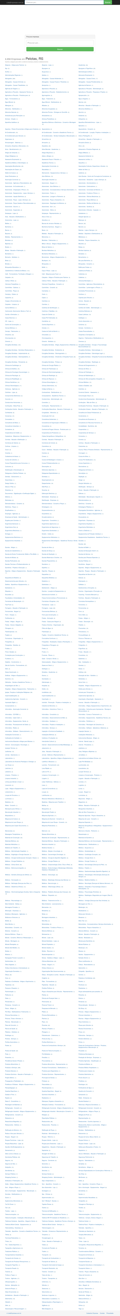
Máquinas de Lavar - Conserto (88, 819)
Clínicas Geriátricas (11, 382)
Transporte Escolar (84, 1261)
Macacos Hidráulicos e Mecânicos (52, 799)
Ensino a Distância (84, 530)
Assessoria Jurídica (84, 159)
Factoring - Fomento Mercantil (88, 594)
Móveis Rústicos (83, 944)
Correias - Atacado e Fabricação (51, 439)
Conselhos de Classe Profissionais (89, 412)
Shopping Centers (10, 1177)
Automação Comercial (11, 180)
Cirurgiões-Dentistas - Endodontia (52, 350)
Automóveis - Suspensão (12, 210)
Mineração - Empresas (12, 911)
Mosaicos (81, 917)
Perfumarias (45, 1002)
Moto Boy (45, 921)
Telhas (7, 1234)
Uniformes (45, 1282)
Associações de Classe (12, 169)
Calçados (8, 277)
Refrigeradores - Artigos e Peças (88, 1111)
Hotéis (44, 689)
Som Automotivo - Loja (48, 1187)
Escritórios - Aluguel (84, 564)
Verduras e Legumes (48, 1295)
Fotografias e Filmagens (49, 645)
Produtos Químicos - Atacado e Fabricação (18, 1074)
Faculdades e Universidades (13, 598)
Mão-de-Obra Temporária (86, 812)
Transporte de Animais (85, 1255)
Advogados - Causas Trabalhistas (15, 85)
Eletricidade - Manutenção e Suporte (89, 497)
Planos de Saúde (10, 1029)
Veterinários (8, 1299)
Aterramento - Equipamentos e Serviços (54, 173)
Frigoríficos (82, 648)
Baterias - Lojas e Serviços (86, 230)
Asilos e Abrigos (46, 156)
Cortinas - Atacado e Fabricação (88, 443)
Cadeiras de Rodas (84, 271)
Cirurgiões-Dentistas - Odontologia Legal (91, 353)
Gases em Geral (47, 665)
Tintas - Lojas (83, 1241)
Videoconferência (84, 1299)
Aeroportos (45, 85)
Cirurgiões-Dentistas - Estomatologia (89, 350)
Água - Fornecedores (11, 99)
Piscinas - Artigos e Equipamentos (89, 1018)
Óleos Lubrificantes (84, 961)
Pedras (44, 995)
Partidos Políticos (47, 988)
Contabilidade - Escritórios (86, 426)
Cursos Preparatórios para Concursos (16, 463)
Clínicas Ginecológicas (48, 382)
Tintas (7, 1241)
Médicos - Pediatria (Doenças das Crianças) (55, 892)
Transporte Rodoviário (48, 1268)
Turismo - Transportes (48, 1278)
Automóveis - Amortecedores (87, 183)
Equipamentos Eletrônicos (13, 537)
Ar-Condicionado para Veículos (14, 136)
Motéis (7, 921)
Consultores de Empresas (86, 419)
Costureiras (82, 446)
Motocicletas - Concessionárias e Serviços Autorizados (95, 924)
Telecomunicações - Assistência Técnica (54, 1214)
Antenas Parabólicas (48, 119)
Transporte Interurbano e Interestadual (90, 1265)
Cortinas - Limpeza (10, 446)
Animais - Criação (10, 119)
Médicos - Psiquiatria (48, 895)
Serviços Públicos (10, 1174)
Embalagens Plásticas (85, 507)
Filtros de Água (46, 628)
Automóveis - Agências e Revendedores (17, 183)
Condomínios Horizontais (12, 402)
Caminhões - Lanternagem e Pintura (89, 287)
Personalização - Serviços (86, 1005)
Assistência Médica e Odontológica (15, 163)
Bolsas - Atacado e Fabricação (14, 250)
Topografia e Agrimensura (13, 1248)
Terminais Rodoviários (11, 1238)
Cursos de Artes (83, 456)
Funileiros (8, 658)
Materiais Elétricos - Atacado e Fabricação (54, 841)
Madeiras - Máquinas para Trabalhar (53, 802)
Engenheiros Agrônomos (49, 524)
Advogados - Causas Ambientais (51, 78)
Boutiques (45, 260)
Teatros (44, 1208)
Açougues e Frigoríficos (86, 68)
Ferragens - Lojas (47, 608)
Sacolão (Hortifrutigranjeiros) (13, 1147)
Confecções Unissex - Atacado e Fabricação (92, 409)
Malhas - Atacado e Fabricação (88, 805)
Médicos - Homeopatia (12, 880)
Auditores (81, 173)
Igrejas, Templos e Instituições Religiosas (17, 692)
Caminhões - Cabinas (11, 287)
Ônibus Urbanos (47, 968)
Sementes (45, 1164)
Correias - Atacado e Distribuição (15, 439)
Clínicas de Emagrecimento (87, 365)
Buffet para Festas (84, 267)
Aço (6, 68)
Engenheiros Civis (10, 527)
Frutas (44, 652)
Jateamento (45, 748)
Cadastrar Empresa (92, 1313)
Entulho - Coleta (46, 534)
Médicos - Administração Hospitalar (15, 851)
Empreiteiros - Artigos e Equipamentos (90, 514)
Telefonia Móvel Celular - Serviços (52, 1224)
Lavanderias (82, 768)
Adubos (44, 75)
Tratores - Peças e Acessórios (87, 1272)
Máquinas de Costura (11, 819)
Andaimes (81, 115)
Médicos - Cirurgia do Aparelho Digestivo (54, 858)
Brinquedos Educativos (12, 267)
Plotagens (45, 1032)
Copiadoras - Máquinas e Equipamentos (17, 436)
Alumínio (81, 112)
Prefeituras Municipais (85, 1054)
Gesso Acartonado (10, 672)
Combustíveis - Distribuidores (50, 392)
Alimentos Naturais (10, 112)
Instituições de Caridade (12, 738)
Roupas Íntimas (83, 1140)
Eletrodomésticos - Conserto (13, 503)
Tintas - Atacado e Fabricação (51, 1241)
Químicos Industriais (48, 1094)
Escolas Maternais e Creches (50, 557)
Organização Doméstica (12, 971)
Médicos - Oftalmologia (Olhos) (51, 887)
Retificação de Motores (12, 1130)
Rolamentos (82, 1133)
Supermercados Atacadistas (87, 1197)
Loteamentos (9, 792)
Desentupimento (47, 480)
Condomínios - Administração (50, 399)
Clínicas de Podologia (85, 372)
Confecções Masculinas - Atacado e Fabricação (56, 409)
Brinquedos (45, 264)
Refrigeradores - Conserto (13, 1115)
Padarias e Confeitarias (85, 978)
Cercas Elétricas (10, 328)
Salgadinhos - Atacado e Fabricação (52, 1147)
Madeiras (8, 802)
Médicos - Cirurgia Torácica (87, 861)
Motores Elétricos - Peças (12, 934)
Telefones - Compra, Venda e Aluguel (90, 1218)
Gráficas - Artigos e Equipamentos (15, 675)
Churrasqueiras (46, 338)
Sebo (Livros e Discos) (12, 1154)
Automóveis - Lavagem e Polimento (52, 196)
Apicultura (81, 126)
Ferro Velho (82, 615)
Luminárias (82, 795)
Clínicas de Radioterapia (86, 375)
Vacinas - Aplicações (11, 1285)
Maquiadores (9, 815)
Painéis (81, 981)
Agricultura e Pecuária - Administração (90, 89)
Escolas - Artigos (10, 547)
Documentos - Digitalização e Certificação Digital (19, 493)
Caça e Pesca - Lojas (48, 271)
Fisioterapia (45, 632)
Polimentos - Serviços (85, 1035)
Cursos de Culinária (11, 460)
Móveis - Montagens (11, 941)
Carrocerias (82, 304)
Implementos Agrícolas (85, 696)
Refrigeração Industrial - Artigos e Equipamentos (19, 1111)
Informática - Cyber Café (12, 718)
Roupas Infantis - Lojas (49, 1140)
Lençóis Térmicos (84, 772)
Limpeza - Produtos (11, 775)
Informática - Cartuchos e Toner (51, 709)
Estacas (81, 578)
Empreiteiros (45, 514)
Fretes (44, 648)
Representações (83, 1118)
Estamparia (82, 581)
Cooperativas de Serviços (86, 433)
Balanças (81, 220)
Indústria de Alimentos (48, 706)
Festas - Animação (47, 618)
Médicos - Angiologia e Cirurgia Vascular (17, 854)
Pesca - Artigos (9, 1008)
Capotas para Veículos (85, 297)
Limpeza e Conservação (49, 775)
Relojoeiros (8, 1118)
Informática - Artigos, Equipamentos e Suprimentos (94, 706)
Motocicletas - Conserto (12, 927)
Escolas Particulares (11, 561)
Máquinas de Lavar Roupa (13, 822)
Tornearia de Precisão (48, 1248)
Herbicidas (82, 679)
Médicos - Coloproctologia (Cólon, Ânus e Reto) (56, 864)
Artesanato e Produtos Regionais (88, 149)
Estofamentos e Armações (86, 588)
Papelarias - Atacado (48, 985)
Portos (80, 1042)
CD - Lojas (8, 321)
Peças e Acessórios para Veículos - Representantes (57, 991)
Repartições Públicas (48, 1118)
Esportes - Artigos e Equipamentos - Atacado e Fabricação (22, 571)
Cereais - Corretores (85, 328)
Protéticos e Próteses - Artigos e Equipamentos (19, 1084)
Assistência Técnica (48, 163)
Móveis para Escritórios (85, 941)
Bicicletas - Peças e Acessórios (88, 240)
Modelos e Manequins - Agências (15, 914)
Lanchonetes (82, 765)
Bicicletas (8, 240)
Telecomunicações (10, 1214)
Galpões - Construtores (12, 662)
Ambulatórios (46, 115)
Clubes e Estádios (84, 385)
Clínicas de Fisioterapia (49, 369)
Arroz (80, 146)
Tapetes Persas (46, 1204)
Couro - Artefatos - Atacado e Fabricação (54, 450)
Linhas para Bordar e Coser (13, 782)
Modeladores (82, 911)
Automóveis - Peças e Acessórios (52, 200)
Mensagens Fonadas (11, 907)
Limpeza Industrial (10, 778)
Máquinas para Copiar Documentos (15, 826)
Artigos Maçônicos (47, 153)
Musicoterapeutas (47, 954)
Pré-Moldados (46, 1054)
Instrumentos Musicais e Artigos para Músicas (18, 741)
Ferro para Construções (49, 615)
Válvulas (44, 1285)
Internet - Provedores (85, 745)
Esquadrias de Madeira (12, 578)
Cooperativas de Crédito (12, 433)
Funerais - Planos (47, 655)
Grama (44, 675)
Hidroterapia (45, 682)
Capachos (8, 297)
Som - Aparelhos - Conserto (50, 1184)
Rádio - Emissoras (84, 1098)
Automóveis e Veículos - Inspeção (89, 210)
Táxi (6, 1208)
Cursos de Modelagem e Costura (52, 460)
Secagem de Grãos (47, 1154)
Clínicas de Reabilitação (12, 379)
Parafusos (82, 985)
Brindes (7, 264)
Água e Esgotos (83, 99)
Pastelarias (82, 988)
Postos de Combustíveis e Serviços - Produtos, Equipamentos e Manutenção (92, 1046)
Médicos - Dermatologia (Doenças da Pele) (91, 864)
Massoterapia (83, 834)
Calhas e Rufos (9, 281)
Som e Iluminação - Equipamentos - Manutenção (19, 1191)
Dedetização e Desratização (13, 470)
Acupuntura (45, 72)
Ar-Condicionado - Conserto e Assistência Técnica (57, 132)
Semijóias (81, 1164)
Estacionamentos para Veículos (14, 581)
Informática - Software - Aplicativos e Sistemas (92, 728)
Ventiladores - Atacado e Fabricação (16, 1295)
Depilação (81, 476)
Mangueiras (45, 809)
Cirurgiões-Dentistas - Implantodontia (16, 353)
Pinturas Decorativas (11, 1015)
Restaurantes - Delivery (12, 1125)
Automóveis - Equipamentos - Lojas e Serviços (19, 193)
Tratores (7, 1272)
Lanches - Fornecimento (49, 765)
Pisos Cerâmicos (83, 1022)
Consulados (8, 419)
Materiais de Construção (12, 838)
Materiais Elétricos (10, 841)
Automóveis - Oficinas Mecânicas (88, 196)
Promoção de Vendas (48, 1078)
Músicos (7, 954)
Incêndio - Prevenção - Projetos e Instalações (55, 702)
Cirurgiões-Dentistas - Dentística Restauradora (19, 350)
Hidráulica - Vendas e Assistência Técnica (17, 682)
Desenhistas (8, 480)
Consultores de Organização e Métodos (54, 423)
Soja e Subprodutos (48, 1181)
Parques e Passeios (11, 988)
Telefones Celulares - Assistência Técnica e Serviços (57, 1221)
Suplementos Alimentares (12, 1201)
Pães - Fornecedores (48, 981)
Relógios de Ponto (84, 1115)
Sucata (81, 1194)
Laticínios (8, 768)
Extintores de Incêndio (48, 594)
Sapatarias (45, 1150)
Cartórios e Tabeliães (48, 311)
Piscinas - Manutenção (12, 1022)
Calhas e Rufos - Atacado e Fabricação (53, 281)
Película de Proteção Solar (50, 998)
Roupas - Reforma (47, 1137)
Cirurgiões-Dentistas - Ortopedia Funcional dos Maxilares (96, 357)
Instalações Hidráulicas (85, 735)
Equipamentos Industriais (12, 541)
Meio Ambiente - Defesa (12, 904)
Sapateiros (82, 1150)
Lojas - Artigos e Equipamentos (14, 788)
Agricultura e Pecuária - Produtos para (16, 95)
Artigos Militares (83, 153)
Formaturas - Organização (13, 638)
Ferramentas (82, 608)
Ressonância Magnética (12, 1121)
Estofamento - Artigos (48, 588)
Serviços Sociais (47, 1174)
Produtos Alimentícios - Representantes (53, 1064)
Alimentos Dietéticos (85, 109)
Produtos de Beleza (84, 1064)
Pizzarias (44, 1025)
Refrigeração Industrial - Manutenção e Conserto (56, 1111)
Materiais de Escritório (85, 838)
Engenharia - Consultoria (49, 520)
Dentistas (44, 476)
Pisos (43, 1022)
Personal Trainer (47, 1005)
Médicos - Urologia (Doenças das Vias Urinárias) (93, 900)
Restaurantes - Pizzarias (49, 1125)
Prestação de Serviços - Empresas (89, 1057)
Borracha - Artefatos (11, 257)
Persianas (81, 1002)
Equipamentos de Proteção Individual (90, 534)
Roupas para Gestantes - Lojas (51, 1143)
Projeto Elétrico (9, 1078)
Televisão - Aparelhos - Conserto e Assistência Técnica (21, 1231)
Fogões (7, 635)
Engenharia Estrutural (11, 524)
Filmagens (8, 628)
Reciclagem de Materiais (12, 1105)
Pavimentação (9, 991)
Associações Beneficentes (13, 166)
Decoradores (82, 466)
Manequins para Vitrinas (12, 809)
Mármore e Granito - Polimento (88, 831)
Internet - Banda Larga (85, 741)
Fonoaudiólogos (83, 635)
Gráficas (81, 672)
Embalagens (45, 507)
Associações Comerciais (49, 166)
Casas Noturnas (10, 318)
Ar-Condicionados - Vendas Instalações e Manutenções (58, 136)
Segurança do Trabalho (49, 1157)
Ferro (80, 611)
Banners (81, 227)
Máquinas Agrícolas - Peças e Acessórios (91, 815)
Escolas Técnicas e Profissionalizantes (16, 564)
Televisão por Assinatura (86, 1231)
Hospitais (44, 685)
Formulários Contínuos (49, 638)
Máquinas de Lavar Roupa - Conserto (53, 822)
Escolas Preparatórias (48, 561)
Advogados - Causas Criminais (14, 82)
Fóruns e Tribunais (84, 638)
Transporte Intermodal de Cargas (52, 1265)
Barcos (7, 230)
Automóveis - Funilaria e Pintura (88, 193)
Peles (6, 998)
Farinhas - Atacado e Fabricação (88, 598)
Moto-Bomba (9, 924)
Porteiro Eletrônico (84, 1039)
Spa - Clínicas (46, 1194)
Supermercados (46, 1197)
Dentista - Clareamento (12, 476)
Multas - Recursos (47, 951)
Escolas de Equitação (48, 554)
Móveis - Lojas (46, 938)
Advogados (8, 78)
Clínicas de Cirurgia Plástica (50, 365)
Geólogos (45, 669)
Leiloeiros (8, 772)
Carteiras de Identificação (49, 308)
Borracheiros (82, 257)
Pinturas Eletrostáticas (48, 1015)
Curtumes (8, 466)
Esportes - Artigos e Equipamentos (89, 567)
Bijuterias (8, 244)
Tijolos (80, 1238)
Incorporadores (9, 706)
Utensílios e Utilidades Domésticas (89, 1282)
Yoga (80, 1309)
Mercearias (45, 907)
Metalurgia (82, 907)
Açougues (45, 68)
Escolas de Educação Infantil (87, 551)
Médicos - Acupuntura (85, 848)
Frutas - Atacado (83, 652)
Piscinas (44, 1018)
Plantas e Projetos (47, 1029)
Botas (7, 260)
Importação (45, 699)
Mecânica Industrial (47, 844)
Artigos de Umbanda (11, 153)
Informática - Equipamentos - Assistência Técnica (93, 718)
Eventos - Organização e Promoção (89, 591)
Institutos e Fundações (48, 738)
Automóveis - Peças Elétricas (87, 200)
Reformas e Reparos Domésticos (88, 1105)
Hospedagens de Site (11, 685)
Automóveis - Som (47, 206)
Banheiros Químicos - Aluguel (51, 227)
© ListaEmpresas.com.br (14, 1313)
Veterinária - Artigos (84, 1295)
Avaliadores (82, 213)
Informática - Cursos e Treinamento (89, 714)
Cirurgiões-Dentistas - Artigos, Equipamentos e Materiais (59, 345)
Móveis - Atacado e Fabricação (88, 934)
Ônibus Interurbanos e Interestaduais (16, 968)
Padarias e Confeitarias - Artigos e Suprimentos (19, 981)
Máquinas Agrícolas (48, 815)
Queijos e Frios (9, 1094)
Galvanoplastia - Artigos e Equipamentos (54, 662)
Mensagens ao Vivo (84, 904)
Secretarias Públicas (11, 1157)
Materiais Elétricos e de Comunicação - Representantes (95, 841)
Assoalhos (82, 163)
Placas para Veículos (85, 1025)
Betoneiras (45, 237)
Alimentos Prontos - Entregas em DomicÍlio (54, 112)
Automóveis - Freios (48, 193)
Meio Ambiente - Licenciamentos (51, 904)
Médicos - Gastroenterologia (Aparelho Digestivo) (93, 871)
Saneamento (9, 1150)
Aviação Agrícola (83, 217)
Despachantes (46, 483)
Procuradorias (46, 1061)
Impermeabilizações (11, 696)
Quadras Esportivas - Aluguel (50, 1091)
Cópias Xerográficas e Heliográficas (52, 436)
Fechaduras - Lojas (47, 605)
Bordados (81, 254)
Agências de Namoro (85, 85)
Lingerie (44, 778)
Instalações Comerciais (12, 735)
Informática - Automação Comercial (15, 709)
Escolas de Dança (47, 551)
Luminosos (8, 799)
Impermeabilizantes (48, 696)
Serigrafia (8, 1167)
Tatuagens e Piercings (85, 1204)
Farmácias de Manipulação (13, 601)
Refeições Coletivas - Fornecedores (52, 1105)
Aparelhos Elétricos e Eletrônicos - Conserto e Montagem (59, 122)
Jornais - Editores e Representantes (52, 755)
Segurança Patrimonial (85, 1157)
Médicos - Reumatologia (12, 900)
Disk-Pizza (45, 487)
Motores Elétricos (47, 931)
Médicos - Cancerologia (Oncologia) (52, 854)
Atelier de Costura (10, 173)
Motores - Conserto (11, 931)
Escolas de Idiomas (84, 554)
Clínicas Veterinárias (48, 385)
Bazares (7, 233)
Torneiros (81, 1248)
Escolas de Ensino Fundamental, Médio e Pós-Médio (21, 554)
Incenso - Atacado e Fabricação (88, 702)
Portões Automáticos (11, 1042)
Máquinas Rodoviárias (48, 826)
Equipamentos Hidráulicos (49, 537)
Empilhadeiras (9, 510)
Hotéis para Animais (84, 689)
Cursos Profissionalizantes (50, 463)
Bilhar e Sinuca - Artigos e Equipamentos (54, 244)
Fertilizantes (8, 618)
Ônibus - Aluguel (47, 964)
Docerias (44, 490)
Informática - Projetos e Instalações (52, 724)
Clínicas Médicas (84, 382)
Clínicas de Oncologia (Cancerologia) (16, 372)
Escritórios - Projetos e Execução (15, 567)
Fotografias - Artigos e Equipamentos (90, 642)
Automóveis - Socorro (11, 206)
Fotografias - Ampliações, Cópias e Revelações (56, 642)
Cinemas (81, 341)
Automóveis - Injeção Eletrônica (14, 196)
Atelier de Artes (83, 169)
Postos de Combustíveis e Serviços (52, 1045)
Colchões (81, 389)
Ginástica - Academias (48, 672)
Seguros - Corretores (48, 1160)
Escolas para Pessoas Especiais (88, 557)
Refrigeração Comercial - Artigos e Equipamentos (56, 1108)
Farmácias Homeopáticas (86, 601)
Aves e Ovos (45, 217)
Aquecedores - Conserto (86, 129)
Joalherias (8, 751)
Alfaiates (44, 105)
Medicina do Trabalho (11, 848)
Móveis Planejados (10, 944)
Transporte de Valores (48, 1261)
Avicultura (45, 220)
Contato (102, 1313)
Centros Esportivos (47, 324)
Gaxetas (81, 665)
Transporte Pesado (10, 1268)
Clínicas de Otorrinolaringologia (51, 372)
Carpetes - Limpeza (11, 304)
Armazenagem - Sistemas (13, 142)
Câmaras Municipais (85, 281)
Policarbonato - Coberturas (50, 1035)
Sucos (7, 1197)
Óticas (7, 975)
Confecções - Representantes (51, 406)
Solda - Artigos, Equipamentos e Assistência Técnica (20, 1184)
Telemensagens (46, 1228)
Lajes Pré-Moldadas (84, 761)
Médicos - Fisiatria (84, 868)
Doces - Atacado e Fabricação (88, 490)
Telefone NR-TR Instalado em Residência (54, 1218)
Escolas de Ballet (84, 547)
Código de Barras (47, 389)
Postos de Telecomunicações (50, 1051)
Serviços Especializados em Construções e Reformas (94, 1170)
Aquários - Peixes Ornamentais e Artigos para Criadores (22, 129)
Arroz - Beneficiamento (12, 149)
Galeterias (82, 658)
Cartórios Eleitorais (84, 311)
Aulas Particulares (10, 176)
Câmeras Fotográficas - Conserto (52, 284)
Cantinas (81, 294)
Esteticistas (45, 584)
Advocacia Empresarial (85, 75)
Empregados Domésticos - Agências (89, 510)
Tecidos (81, 1208)
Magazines (82, 802)
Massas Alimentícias (48, 834)
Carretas (44, 304)
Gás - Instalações (84, 662)
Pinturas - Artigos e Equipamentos (89, 1012)
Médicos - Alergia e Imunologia (51, 851)
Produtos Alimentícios (11, 1064)
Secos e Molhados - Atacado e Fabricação (91, 1154)
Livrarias (81, 782)
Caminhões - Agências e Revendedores (90, 284)
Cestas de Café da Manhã (49, 331)
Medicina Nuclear (47, 848)
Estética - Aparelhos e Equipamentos (16, 584)
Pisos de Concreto (10, 1025)
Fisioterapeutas (9, 632)
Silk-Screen (82, 1177)
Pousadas (81, 1051)
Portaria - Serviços (10, 1039)
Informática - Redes (11, 728)
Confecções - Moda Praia (12, 406)
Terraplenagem (46, 1238)
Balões (7, 223)
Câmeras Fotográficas (11, 284)
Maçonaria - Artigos (84, 799)
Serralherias (8, 1170)
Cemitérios (45, 321)
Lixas (43, 785)
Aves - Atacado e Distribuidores (14, 217)
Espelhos (44, 567)
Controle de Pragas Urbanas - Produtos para (55, 429)
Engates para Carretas (12, 520)
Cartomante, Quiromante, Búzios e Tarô (17, 311)
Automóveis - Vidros (48, 210)
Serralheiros (45, 1167)
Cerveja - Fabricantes (11, 331)
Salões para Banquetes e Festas (88, 1147)
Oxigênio (44, 978)
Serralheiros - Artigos (85, 1167)
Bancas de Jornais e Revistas (50, 223)
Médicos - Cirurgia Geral (86, 858)
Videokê (7, 1302)
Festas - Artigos (83, 618)
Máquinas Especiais (84, 822)
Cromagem (82, 453)
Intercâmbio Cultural (48, 741)
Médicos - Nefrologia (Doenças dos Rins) (17, 883)
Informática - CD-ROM (11, 714)
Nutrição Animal (83, 958)
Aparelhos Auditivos (11, 122)
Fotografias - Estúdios (11, 645)
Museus (81, 951)
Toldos (44, 1245)
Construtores (82, 416)
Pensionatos (8, 1002)
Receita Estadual (84, 1101)
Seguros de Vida (10, 1164)
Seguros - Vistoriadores (86, 1160)
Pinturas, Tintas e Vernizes (13, 1018)
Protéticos (81, 1081)
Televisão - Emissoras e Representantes (54, 1231)
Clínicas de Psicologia (11, 375)
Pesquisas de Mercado (49, 1008)
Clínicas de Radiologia (48, 375)
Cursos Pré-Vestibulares (86, 460)
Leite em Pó (45, 772)
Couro (7, 450)
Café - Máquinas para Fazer (50, 274)
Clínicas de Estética (11, 369)
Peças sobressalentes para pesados (89, 991)
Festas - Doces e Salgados (13, 625)
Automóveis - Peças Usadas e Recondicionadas (19, 203)
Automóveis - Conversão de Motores (89, 190)
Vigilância (45, 1305)
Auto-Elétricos (46, 176)
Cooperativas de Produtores (50, 433)
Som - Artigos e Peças (11, 1187)
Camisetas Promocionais (86, 291)
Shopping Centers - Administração (52, 1177)
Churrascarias (9, 338)
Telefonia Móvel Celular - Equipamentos (17, 1224)
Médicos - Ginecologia (48, 875)
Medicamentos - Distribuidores (88, 844)
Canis (43, 294)
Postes (7, 1045)
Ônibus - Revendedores (86, 964)
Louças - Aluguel (83, 792)
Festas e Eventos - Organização (51, 625)
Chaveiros (8, 335)
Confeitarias (8, 412)
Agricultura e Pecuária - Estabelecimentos (54, 92)
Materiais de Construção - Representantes (54, 838)
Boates (7, 247)
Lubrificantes (46, 795)
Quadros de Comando (85, 1091)
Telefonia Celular (84, 1221)
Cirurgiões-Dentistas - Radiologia (88, 362)
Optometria (82, 968)
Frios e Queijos (9, 652)
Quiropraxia (82, 1094)
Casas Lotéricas (83, 314)
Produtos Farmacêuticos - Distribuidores (54, 1067)
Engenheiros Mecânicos (12, 530)
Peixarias (81, 995)
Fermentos (82, 605)
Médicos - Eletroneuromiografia (14, 868)
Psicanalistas (46, 1084)
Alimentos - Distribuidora (12, 109)
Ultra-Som (82, 1278)
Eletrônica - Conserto (85, 503)
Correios (81, 439)
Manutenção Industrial (11, 812)
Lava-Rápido (46, 768)
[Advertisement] (60, 19)
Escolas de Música (10, 557)
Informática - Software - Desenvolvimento (17, 731)
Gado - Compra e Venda (49, 658)
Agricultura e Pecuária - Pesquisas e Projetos (92, 92)
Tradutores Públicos (11, 1251)
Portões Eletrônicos (47, 1042)
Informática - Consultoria (49, 714)
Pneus (80, 1032)
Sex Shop (81, 1174)
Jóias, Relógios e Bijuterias (86, 751)
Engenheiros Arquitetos (85, 524)
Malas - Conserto (10, 805)
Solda (80, 1181)
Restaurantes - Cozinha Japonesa (89, 1121)
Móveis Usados (46, 948)
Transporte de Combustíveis (50, 1258)
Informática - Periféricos (86, 721)
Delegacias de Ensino (85, 470)
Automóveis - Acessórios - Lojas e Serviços (91, 180)
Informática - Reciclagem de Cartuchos (90, 724)
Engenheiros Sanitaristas (49, 530)
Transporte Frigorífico (11, 1265)
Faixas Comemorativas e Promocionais (53, 598)
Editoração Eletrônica (48, 493)
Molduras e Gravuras (11, 917)
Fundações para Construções (14, 655)
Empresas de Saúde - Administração (16, 517)
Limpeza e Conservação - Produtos (89, 775)
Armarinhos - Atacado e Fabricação (89, 139)
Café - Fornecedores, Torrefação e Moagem (18, 274)
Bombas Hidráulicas (48, 250)
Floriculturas (82, 632)
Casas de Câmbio (47, 314)
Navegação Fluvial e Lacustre (14, 958)
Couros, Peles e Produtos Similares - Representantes (94, 450)
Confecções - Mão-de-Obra (87, 402)
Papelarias (8, 985)
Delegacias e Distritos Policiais (14, 473)
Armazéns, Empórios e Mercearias (15, 146)
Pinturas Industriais (84, 1015)
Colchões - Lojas (10, 392)
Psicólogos (82, 1084)
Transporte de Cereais (11, 1258)
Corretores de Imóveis (48, 443)
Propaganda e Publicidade (13, 1081)
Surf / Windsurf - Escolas (49, 1201)
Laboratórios (9, 758)
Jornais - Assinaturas (11, 755)
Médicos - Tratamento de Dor (50, 900)
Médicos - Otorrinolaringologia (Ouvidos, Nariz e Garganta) (22, 892)
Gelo (6, 669)
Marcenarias (9, 831)
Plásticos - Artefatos (11, 1032)
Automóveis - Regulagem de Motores (53, 203)
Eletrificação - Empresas (49, 500)
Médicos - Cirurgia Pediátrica (13, 861)
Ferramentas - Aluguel (11, 611)
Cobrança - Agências (11, 389)
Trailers (44, 1251)
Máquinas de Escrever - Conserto (52, 819)
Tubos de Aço (46, 1275)
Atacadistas (45, 169)
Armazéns (45, 142)
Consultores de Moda (11, 423)
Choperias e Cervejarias (86, 335)
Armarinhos (45, 139)
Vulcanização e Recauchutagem (14, 1309)
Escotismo (45, 564)
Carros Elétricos (10, 308)
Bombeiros (8, 254)
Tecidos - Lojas (9, 1211)
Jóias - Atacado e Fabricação (50, 751)
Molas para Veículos (85, 914)
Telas (80, 1211)
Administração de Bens (85, 72)
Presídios (44, 1057)
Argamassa (8, 139)
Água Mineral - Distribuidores (50, 102)
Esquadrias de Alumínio (86, 574)
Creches (44, 453)
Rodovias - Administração (49, 1133)
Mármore (44, 831)
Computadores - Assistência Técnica (53, 396)
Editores (7, 497)
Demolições (82, 473)
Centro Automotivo (84, 321)
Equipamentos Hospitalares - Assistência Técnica (93, 537)
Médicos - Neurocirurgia (49, 883)
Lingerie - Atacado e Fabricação (88, 778)
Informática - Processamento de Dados (16, 724)
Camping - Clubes (10, 294)
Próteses (44, 1081)
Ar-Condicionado (10, 132)
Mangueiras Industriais (85, 809)
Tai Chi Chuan (9, 1204)
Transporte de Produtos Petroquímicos (16, 1261)
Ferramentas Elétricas (48, 611)
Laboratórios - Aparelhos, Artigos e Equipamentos (57, 758)
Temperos (45, 1234)
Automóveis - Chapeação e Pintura (15, 190)
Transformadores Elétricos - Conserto (90, 1251)
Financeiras (82, 628)
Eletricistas (8, 500)
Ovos (6, 978)
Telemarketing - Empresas (13, 1228)
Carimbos (45, 301)
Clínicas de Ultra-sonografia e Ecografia (90, 379)
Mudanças (82, 948)
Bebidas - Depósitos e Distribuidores (89, 233)
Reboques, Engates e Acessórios (52, 1101)
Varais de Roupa (10, 1288)
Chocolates (45, 335)
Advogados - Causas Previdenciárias (89, 82)
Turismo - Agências (11, 1278)
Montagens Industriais (48, 917)
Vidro (6, 1305)
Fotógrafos (82, 645)
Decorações (45, 466)
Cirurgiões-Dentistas (11, 345)
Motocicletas (45, 924)
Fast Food (8, 605)
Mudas (7, 951)
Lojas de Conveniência (48, 788)
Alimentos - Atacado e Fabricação (89, 105)
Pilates (44, 1012)
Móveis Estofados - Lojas (49, 941)
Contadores (8, 429)
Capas (44, 297)
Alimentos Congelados (48, 109)
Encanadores (82, 517)
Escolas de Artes (47, 547)
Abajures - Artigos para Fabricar (14, 65)
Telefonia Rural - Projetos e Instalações (90, 1224)
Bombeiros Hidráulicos (48, 254)
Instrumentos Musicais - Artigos (88, 738)
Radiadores (45, 1098)
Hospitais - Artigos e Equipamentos (89, 685)
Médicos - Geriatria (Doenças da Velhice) (17, 875)
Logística (81, 785)
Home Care (82, 682)
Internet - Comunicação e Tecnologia (16, 745)
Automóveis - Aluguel (48, 183)
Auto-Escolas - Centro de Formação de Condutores (94, 176)
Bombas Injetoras (84, 250)
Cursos (44, 456)
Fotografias (8, 642)
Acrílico (7, 72)
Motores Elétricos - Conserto (87, 931)
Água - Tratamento (47, 99)
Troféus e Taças (10, 1275)
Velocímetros (46, 1292)
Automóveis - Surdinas (85, 206)
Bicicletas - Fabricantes (49, 240)
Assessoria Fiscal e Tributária (50, 159)
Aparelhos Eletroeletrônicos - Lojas (89, 122)
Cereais (44, 328)
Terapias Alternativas (85, 1234)
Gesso (80, 669)
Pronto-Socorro (83, 1078)
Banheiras (8, 227)
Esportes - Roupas (47, 571)
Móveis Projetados (47, 944)
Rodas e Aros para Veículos (13, 1133)
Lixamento (8, 785)
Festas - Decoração (84, 621)
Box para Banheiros (84, 260)
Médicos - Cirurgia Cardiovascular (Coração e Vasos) (21, 858)
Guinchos (8, 679)
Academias (82, 65)
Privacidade (109, 1313)
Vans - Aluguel (83, 1285)
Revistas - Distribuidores (86, 1130)
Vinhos (81, 1305)
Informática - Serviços (48, 728)
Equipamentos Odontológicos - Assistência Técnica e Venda (59, 541)
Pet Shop (81, 1008)
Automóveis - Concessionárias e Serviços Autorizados (58, 190)
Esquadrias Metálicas (48, 578)
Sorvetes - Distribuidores (12, 1194)
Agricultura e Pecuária (48, 89)
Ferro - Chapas (9, 615)
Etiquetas (8, 591)
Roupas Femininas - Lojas (13, 1140)
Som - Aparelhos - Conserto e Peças (89, 1184)
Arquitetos (45, 146)
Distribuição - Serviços (85, 487)
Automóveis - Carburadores (87, 186)
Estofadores (8, 588)
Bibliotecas (82, 237)
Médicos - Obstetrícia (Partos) (14, 887)
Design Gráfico (9, 483)
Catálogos (82, 318)
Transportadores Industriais (13, 1255)
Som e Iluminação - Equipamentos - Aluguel (92, 1187)
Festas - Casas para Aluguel (50, 621)
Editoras (81, 493)
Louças (44, 792)
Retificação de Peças (48, 1130)
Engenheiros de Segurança (50, 527)
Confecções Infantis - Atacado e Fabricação (18, 409)
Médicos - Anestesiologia (86, 851)
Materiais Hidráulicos (11, 844)
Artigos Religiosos (10, 156)
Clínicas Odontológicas (12, 385)
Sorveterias (82, 1191)
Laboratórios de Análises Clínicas (88, 758)
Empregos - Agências (11, 514)
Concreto (8, 399)
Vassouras (45, 1288)
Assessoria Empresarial (12, 159)
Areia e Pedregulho (84, 136)
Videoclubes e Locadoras (49, 1299)
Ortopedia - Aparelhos (85, 971)
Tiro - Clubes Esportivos (12, 1245)
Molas (43, 914)
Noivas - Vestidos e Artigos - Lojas (52, 958)
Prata (6, 1054)
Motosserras (45, 934)
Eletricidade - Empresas (49, 497)
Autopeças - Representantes (50, 213)
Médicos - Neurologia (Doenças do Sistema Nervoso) (94, 883)
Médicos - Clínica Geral (12, 864)
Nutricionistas (9, 961)
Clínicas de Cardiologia (12, 365)
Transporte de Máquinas (86, 1258)
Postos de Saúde (10, 1051)
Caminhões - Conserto (48, 287)
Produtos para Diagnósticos (50, 1071)
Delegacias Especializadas (50, 473)
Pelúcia (81, 998)
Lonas (80, 788)
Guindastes (45, 679)
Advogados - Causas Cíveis (87, 78)
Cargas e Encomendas (12, 301)
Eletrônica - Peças (10, 507)
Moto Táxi (81, 921)
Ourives (81, 975)
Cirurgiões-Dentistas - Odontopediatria (16, 357)
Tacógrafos (82, 1201)
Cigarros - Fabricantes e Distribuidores (90, 338)
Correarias (82, 436)
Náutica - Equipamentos (86, 954)
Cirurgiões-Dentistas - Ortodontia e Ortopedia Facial (57, 357)
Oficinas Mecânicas (47, 961)
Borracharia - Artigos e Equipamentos (53, 257)
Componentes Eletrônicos (12, 396)
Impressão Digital (10, 702)
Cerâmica (81, 324)
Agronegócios (46, 95)
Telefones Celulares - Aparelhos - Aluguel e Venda (20, 1221)
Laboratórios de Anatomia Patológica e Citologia (19, 761)
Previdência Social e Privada (13, 1061)
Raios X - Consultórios (11, 1101)
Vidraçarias (82, 1302)
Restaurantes (46, 1121)
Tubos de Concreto (84, 1275)
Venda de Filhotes (84, 1292)
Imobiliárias (45, 692)
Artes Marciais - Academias (50, 149)
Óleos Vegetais (9, 964)
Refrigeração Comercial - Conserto (89, 1108)
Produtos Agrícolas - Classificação (89, 1061)
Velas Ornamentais (10, 1292)
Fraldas (7, 648)
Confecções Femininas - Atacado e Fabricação (92, 406)
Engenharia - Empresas (86, 520)
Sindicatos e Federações (12, 1181)
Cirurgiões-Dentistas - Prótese (51, 362)
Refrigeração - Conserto (12, 1108)
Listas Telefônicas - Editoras (50, 782)
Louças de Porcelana (11, 795)
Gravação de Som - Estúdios (87, 675)
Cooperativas (82, 429)
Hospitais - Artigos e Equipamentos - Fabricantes (19, 689)
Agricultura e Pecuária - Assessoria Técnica (18, 92)
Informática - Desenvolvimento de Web (53, 718)
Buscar (107, 2)
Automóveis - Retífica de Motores (88, 203)
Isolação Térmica (10, 748)
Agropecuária (83, 95)
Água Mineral (9, 102)
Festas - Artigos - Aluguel (12, 621)
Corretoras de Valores (11, 443)
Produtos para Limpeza (85, 1071)
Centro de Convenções (12, 324)
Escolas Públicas (83, 561)
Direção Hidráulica (84, 483)
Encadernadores (47, 517)
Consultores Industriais (12, 426)
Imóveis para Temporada (86, 692)
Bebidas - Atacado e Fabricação (51, 233)
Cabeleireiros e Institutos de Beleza (15, 271)
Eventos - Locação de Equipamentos (53, 591)
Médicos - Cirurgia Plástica (50, 861)
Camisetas (45, 291)
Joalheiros (82, 748)
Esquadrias (45, 574)
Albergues (8, 105)
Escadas (81, 541)
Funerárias (82, 655)
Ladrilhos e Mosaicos (48, 761)
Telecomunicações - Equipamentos (89, 1214)
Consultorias (45, 426)
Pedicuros (8, 995)
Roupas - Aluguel (10, 1137)
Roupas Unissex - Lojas (86, 1143)
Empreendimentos (47, 510)
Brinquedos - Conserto (85, 264)
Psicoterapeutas (46, 1088)
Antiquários (82, 119)
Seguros (7, 1160)
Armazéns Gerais (84, 142)
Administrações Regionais (13, 75)
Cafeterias (82, 274)
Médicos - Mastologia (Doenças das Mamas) (55, 880)
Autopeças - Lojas (10, 213)
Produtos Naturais (10, 1071)
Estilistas (81, 584)
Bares (43, 230)
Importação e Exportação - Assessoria (90, 699)
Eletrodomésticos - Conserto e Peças (53, 503)
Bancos (81, 223)
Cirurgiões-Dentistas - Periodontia (15, 362)
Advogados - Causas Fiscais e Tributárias (54, 82)
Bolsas (80, 247)
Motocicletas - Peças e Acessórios (89, 927)
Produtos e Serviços (11, 1067)
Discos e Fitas (9, 487)
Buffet (43, 267)
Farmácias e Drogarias (49, 601)
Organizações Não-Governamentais (52, 971)
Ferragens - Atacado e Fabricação (15, 608)
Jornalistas (82, 755)
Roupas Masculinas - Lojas (13, 1143)
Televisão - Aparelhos (85, 1228)
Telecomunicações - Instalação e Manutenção (18, 1218)
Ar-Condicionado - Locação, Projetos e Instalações (94, 132)
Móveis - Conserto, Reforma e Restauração (18, 938)
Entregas (7, 534)
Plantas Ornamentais (85, 1029)
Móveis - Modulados (85, 938)
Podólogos (8, 1035)
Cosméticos (45, 446)
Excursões (8, 594)
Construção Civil (47, 416)
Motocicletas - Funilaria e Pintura (51, 927)
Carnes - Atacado (84, 301)
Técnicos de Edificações (49, 1211)
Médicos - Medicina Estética (87, 880)
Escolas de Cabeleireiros (12, 551)
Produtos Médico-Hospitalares (87, 1067)
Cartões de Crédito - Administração (89, 308)
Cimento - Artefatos (47, 341)
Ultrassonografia (10, 1282)
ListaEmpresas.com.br (15, 2)
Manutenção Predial (48, 812)
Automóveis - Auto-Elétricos (50, 186)
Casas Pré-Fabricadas (48, 318)
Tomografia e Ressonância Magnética (90, 1245)
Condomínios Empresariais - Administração (91, 399)
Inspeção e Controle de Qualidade (52, 731)
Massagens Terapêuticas (12, 834)
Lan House (8, 765)
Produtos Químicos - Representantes (53, 1074)
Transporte (45, 1255)
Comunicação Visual (85, 396)
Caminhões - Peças (11, 291)
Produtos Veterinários (85, 1074)
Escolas (81, 544)
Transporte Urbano (84, 1268)
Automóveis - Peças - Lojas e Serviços (16, 200)
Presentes (8, 1057)
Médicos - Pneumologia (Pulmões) (89, 892)
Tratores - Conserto (48, 1272)
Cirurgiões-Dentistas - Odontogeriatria (53, 353)
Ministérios (45, 911)
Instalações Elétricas (48, 735)
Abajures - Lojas (47, 65)
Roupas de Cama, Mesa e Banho (88, 1137)
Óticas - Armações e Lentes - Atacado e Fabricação (57, 975)
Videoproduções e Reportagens (51, 1302)
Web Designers (46, 1309)
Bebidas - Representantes (13, 237)
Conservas (8, 416)
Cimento (7, 341)
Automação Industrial (48, 180)
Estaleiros (45, 581)
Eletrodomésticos (84, 500)
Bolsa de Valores (47, 247)
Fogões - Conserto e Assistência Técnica (54, 635)
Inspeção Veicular (84, 731)
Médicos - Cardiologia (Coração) (88, 854)
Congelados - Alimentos (49, 412)
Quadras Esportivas (11, 1091)
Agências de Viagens (11, 89)
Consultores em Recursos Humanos (89, 423)
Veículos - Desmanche (85, 1288)
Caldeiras (81, 277)
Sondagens (45, 1191)
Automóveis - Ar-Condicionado (14, 186)
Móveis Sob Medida (11, 948)
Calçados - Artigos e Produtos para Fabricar (55, 277)
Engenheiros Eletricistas (86, 527)
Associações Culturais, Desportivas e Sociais (92, 166)
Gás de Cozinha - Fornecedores (14, 665)
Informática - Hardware (49, 721)
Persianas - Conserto (11, 1005)
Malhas (44, 805)
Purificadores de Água (85, 1088)
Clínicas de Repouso (48, 379)
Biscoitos (81, 244)
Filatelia (81, 625)
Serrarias (44, 1170)
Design (81, 480)
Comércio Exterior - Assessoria (88, 392)
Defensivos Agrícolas (48, 470)
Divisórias (8, 490)
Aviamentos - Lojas (10, 220)
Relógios (44, 1115)
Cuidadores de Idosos (11, 456)
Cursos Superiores (84, 463)
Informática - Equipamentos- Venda (15, 721)
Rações (7, 1098)
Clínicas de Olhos (84, 369)
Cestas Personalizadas (85, 331)
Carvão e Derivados (11, 314)
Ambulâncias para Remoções (14, 115)
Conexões (45, 402)
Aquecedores (46, 129)
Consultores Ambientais (49, 419)
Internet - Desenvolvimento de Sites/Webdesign (56, 745)
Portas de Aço (46, 1039)
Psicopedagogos (10, 1088)
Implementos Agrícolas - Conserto (15, 699)
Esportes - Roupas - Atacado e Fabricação (91, 571)
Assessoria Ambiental (85, 156)
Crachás (7, 453)
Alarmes (81, 102)
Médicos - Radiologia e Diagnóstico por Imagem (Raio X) (95, 895)
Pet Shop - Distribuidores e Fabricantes (16, 1012)
